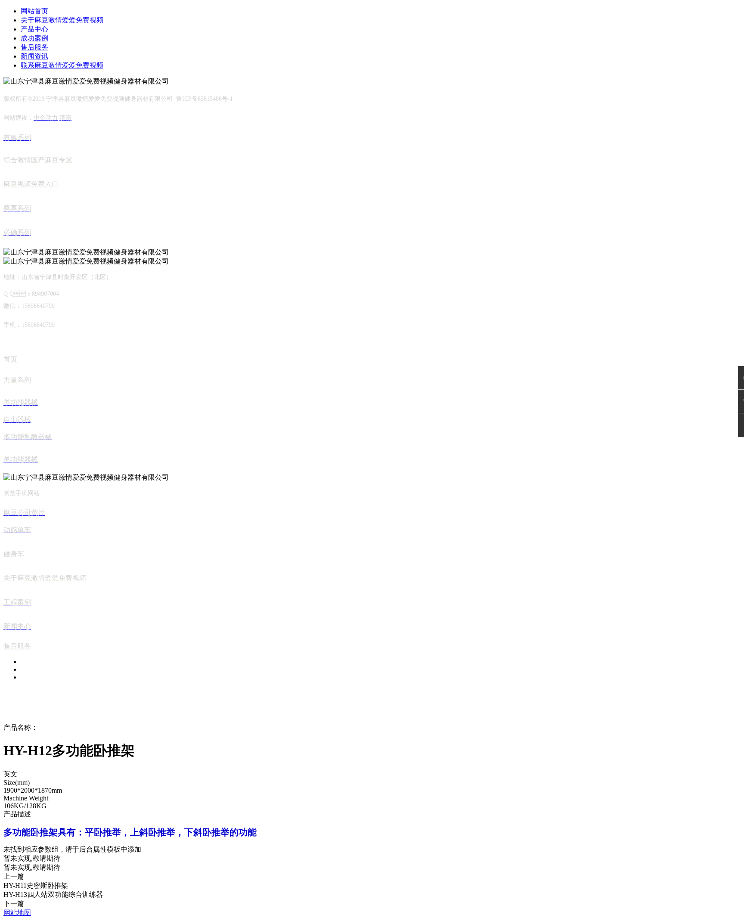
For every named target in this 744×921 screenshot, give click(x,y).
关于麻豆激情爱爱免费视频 (62, 20)
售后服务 (34, 47)
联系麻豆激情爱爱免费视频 (62, 65)
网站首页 (34, 11)
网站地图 (17, 912)
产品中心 (34, 29)
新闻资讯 (34, 56)
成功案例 (34, 38)
